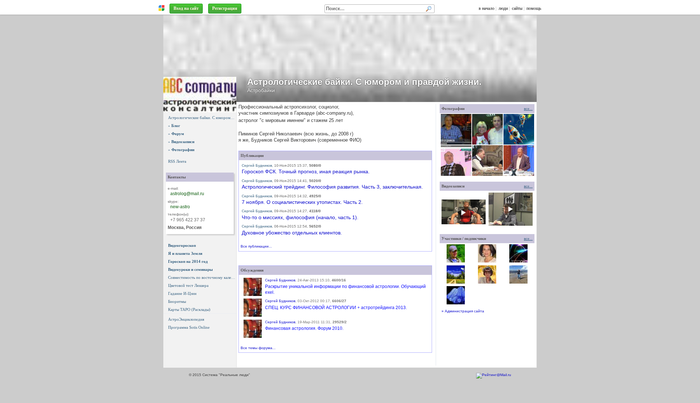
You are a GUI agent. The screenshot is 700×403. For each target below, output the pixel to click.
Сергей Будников (257, 165)
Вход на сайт (186, 8)
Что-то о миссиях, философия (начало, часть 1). (300, 217)
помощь (533, 8)
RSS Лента (177, 161)
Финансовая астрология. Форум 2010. (304, 328)
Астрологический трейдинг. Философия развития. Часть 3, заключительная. (332, 187)
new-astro (180, 206)
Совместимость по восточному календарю (202, 277)
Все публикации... (256, 246)
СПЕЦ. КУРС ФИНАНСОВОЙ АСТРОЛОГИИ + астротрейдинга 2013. (336, 307)
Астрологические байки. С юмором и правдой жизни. (202, 117)
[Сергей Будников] (253, 287)
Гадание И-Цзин (182, 293)
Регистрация (224, 8)
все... (528, 108)
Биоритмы (177, 301)
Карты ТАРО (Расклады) (189, 309)
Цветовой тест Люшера (188, 285)
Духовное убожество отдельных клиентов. (292, 233)
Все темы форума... (258, 348)
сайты (517, 8)
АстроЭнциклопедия (186, 319)
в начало (486, 8)
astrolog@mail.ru (187, 193)
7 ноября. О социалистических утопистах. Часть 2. (302, 202)
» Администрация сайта (463, 311)
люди (503, 8)
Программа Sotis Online (189, 327)
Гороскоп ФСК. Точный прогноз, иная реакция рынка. (306, 171)
